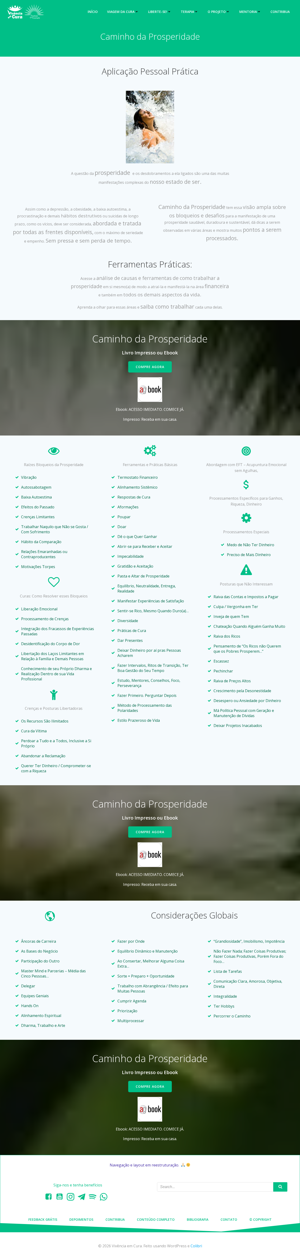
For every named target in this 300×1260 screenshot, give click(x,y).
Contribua (280, 11)
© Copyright (260, 1219)
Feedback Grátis (42, 1219)
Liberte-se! (157, 11)
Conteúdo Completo (156, 1219)
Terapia (187, 11)
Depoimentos (81, 1219)
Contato (229, 1219)
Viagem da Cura (121, 11)
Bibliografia (197, 1219)
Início (93, 11)
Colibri (196, 1245)
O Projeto (217, 11)
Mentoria (248, 11)
